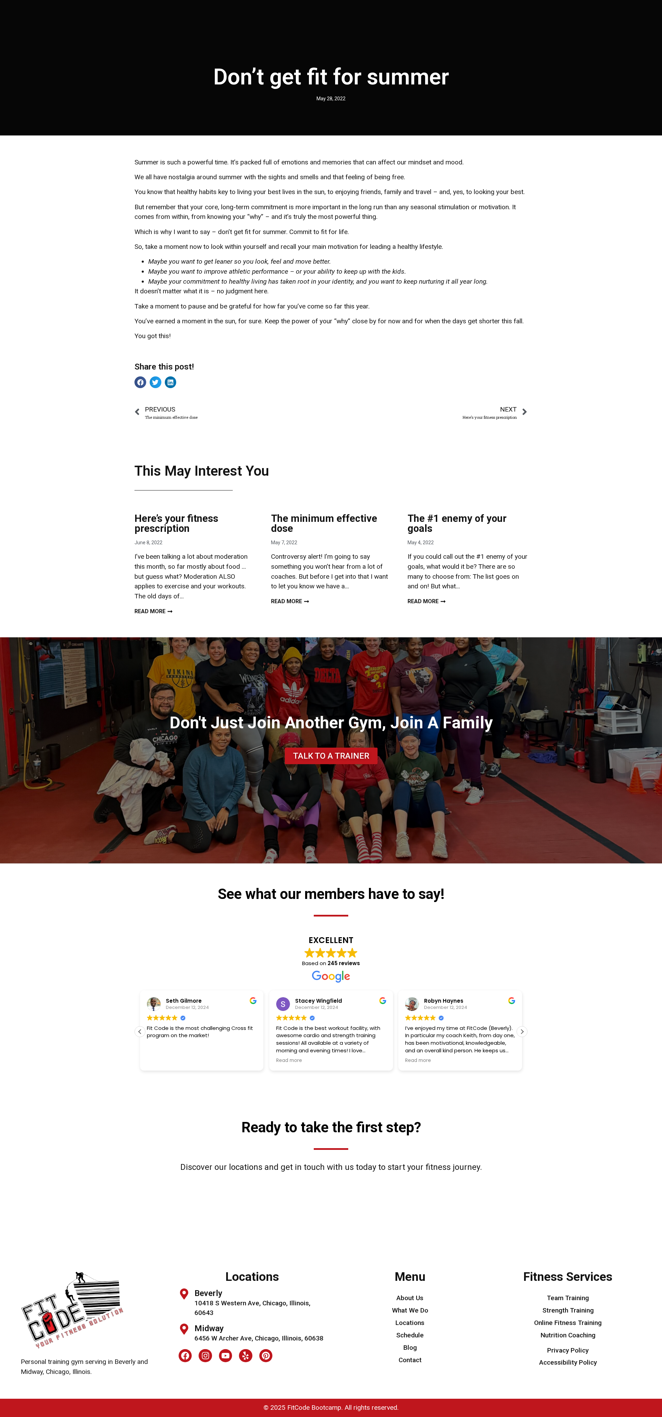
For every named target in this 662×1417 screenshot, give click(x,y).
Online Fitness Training (568, 1323)
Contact (410, 1360)
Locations (409, 1323)
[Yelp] (245, 1355)
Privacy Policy (568, 1350)
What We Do (410, 1310)
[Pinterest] (265, 1355)
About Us (410, 1298)
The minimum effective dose (324, 523)
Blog (410, 1348)
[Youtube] (225, 1355)
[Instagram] (205, 1355)
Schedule (410, 1335)
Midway (209, 1328)
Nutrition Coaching (568, 1335)
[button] (140, 382)
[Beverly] (184, 1293)
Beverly (208, 1293)
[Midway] (184, 1329)
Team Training (568, 1298)
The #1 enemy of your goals (457, 523)
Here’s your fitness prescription (176, 523)
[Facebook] (185, 1355)
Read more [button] (289, 1060)
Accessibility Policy (568, 1362)
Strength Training (568, 1310)
